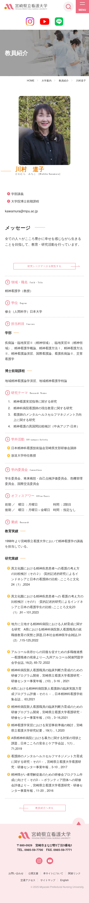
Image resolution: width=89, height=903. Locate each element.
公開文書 (33, 873)
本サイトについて (53, 873)
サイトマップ (47, 880)
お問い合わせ (15, 873)
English (64, 880)
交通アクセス (27, 880)
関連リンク (74, 873)
